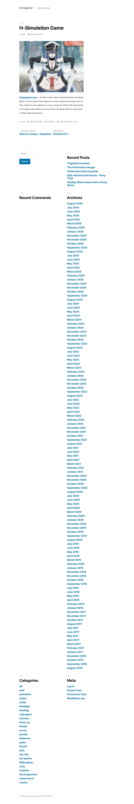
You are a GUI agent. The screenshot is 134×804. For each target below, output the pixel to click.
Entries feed (74, 690)
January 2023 (75, 375)
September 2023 (77, 343)
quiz (21, 750)
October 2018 (75, 579)
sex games (51, 122)
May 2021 (73, 455)
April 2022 (73, 411)
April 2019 (73, 555)
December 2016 (76, 656)
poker (22, 742)
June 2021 (73, 451)
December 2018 (76, 571)
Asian (22, 702)
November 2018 (76, 575)
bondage (24, 706)
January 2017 (75, 651)
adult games (63, 122)
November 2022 (76, 383)
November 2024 (77, 287)
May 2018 (73, 595)
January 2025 (75, 279)
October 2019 (75, 531)
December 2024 (77, 283)
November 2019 (76, 527)
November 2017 (76, 615)
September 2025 (77, 247)
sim (70, 122)
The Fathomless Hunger (81, 167)
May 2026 (73, 215)
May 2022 (73, 407)
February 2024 (76, 323)
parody (23, 734)
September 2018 (77, 583)
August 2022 (75, 395)
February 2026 (76, 227)
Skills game (26, 762)
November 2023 (76, 335)
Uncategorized (28, 774)
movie (23, 730)
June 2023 (73, 355)
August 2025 (75, 251)
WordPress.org (76, 698)
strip (22, 766)
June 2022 (73, 403)
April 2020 (73, 507)
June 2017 (73, 632)
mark (23, 34)
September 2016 (77, 663)
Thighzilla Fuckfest (78, 163)
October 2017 (75, 619)
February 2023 (76, 371)
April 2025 (73, 267)
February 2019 (75, 563)
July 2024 (73, 303)
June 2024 (73, 307)
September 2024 (77, 295)
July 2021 (73, 447)
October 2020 (75, 483)
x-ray (75, 122)
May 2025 (73, 263)
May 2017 (73, 635)
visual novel (26, 778)
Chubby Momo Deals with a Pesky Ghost (87, 184)
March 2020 (74, 511)
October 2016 (75, 659)
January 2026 (75, 231)
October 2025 (75, 243)
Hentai (23, 726)
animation (25, 694)
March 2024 (74, 319)
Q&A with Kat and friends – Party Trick (86, 177)
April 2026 (73, 219)
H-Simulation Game (28, 97)
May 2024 (73, 311)
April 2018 (73, 599)
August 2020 (75, 491)
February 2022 (76, 419)
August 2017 (74, 623)
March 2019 (74, 559)
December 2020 (77, 475)
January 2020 (75, 519)
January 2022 (75, 423)
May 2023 (73, 359)
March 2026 (74, 223)
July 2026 (73, 207)
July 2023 (73, 351)
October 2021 (75, 435)
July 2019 (73, 543)
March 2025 (74, 271)
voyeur (23, 782)
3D (21, 686)
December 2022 (76, 379)
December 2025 (76, 235)
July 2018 (73, 587)
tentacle (24, 770)
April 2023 (73, 363)
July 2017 (72, 627)
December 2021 (76, 427)
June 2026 (73, 211)
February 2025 (76, 275)
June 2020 (73, 499)
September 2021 (77, 439)
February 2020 (76, 515)
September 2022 (77, 391)
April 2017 (73, 639)
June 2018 (73, 591)
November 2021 (76, 431)
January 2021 (75, 471)
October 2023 (75, 339)
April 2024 (73, 315)
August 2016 (74, 668)
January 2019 (75, 567)
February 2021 (75, 467)
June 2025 (73, 259)
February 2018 (75, 603)
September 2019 (77, 535)
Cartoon (24, 718)
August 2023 (75, 347)
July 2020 (73, 495)
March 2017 (74, 644)
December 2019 (76, 523)
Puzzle (23, 746)
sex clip (24, 754)
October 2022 (75, 387)
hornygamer (26, 7)
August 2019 (74, 539)
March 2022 (74, 415)
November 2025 (76, 239)
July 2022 (73, 399)
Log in (70, 686)
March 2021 (74, 463)
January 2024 (75, 327)
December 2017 (76, 611)
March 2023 (74, 367)
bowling (24, 710)
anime (23, 698)
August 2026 (75, 203)
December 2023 (76, 331)
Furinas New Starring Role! (82, 171)
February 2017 (75, 647)
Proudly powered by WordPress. (40, 796)
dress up (24, 722)
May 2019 (73, 551)
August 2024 (75, 299)
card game (25, 714)
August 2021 (74, 443)
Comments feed (76, 694)
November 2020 (77, 479)
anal (21, 690)
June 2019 (73, 547)
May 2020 (73, 503)
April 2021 (73, 459)
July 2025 (73, 255)
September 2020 (77, 487)
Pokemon (24, 738)
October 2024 (75, 291)
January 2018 (75, 607)
